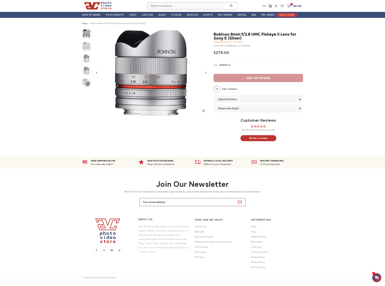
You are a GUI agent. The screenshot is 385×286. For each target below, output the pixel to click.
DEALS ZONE (287, 15)
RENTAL (241, 15)
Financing (256, 247)
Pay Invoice (200, 252)
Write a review (258, 138)
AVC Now (200, 257)
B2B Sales (200, 232)
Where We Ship (258, 236)
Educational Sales (204, 236)
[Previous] (98, 72)
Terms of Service (259, 252)
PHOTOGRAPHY (115, 15)
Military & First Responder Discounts (213, 242)
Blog (253, 232)
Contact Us (201, 226)
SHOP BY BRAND (91, 15)
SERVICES (192, 15)
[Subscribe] (239, 202)
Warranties (256, 242)
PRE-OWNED (225, 15)
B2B (254, 15)
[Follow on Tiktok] (119, 250)
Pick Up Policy (258, 267)
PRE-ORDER (267, 15)
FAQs (254, 226)
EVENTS (208, 15)
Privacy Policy (258, 262)
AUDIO (162, 15)
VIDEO (133, 15)
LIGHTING (147, 15)
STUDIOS (176, 15)
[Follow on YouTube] (111, 250)
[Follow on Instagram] (104, 250)
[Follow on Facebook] (96, 250)
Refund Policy (258, 257)
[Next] (203, 72)
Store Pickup (201, 247)
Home (84, 23)
